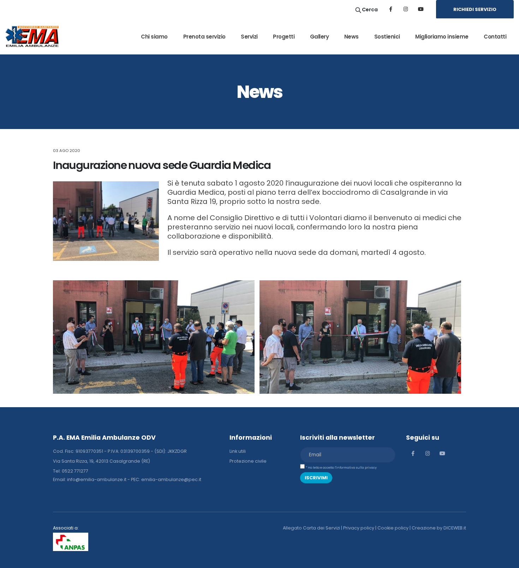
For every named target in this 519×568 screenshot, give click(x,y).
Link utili (237, 451)
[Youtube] (421, 9)
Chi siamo (154, 36)
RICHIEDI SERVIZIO (474, 9)
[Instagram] (405, 9)
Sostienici (387, 36)
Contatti (495, 36)
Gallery (319, 36)
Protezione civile (248, 461)
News (351, 36)
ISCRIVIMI (316, 478)
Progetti (283, 36)
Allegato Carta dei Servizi (311, 528)
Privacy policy (358, 528)
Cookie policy (392, 528)
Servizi (249, 36)
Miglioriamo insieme (442, 36)
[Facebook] (390, 9)
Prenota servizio (204, 36)
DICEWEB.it (454, 528)
